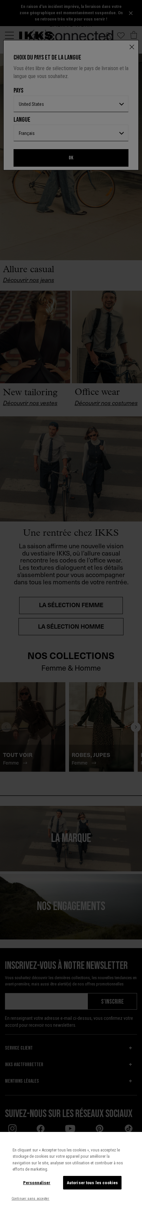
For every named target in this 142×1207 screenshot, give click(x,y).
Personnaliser (37, 1182)
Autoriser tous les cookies (92, 1182)
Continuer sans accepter (31, 1198)
